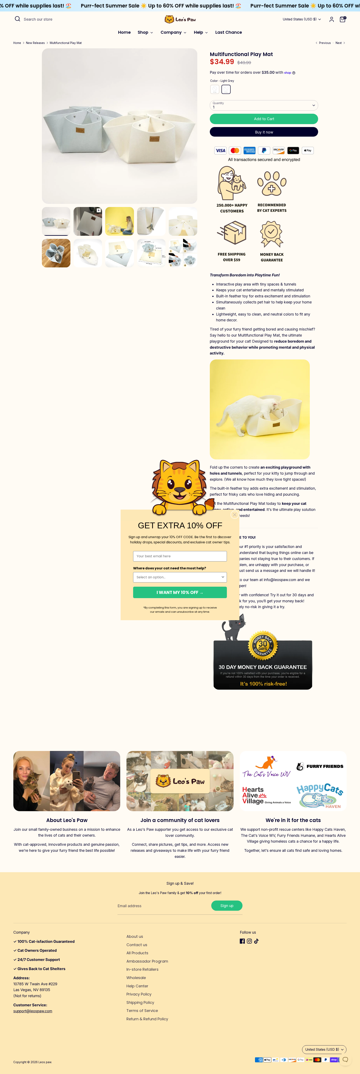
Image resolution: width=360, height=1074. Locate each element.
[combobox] (179, 577)
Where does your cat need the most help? (169, 568)
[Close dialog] (234, 514)
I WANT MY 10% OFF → (180, 592)
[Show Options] (223, 577)
